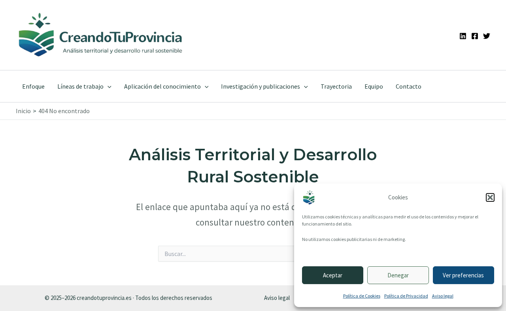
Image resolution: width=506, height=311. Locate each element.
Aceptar (332, 275)
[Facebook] (474, 36)
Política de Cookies (361, 296)
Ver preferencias (463, 275)
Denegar (398, 275)
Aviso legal (442, 296)
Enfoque (33, 86)
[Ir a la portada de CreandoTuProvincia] (101, 35)
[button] (490, 197)
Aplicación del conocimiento (162, 86)
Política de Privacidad (406, 296)
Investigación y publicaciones (260, 86)
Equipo (373, 86)
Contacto (408, 86)
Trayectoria (336, 86)
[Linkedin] (462, 36)
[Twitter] (486, 36)
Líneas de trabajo (80, 86)
